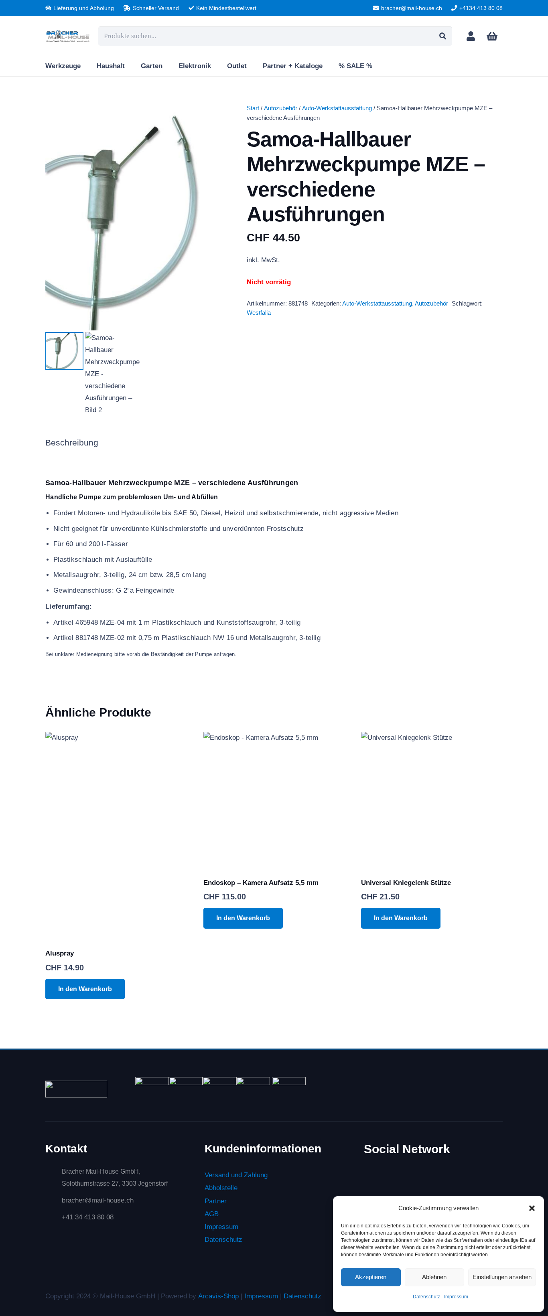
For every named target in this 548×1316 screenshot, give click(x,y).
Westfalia (259, 312)
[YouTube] (476, 1179)
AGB (212, 1214)
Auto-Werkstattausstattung (337, 108)
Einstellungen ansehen (502, 1276)
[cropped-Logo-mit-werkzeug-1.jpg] (67, 36)
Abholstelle (221, 1188)
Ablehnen (434, 1276)
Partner (216, 1201)
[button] (532, 1208)
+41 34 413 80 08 (88, 1217)
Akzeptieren (370, 1276)
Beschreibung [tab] (71, 442)
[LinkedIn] (405, 1179)
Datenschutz (426, 1297)
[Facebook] (370, 1179)
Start (253, 108)
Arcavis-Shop (218, 1296)
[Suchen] (442, 36)
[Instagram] (440, 1180)
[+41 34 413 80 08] (53, 1217)
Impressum (456, 1297)
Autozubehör (280, 108)
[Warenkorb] (492, 36)
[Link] (471, 35)
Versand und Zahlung (236, 1175)
